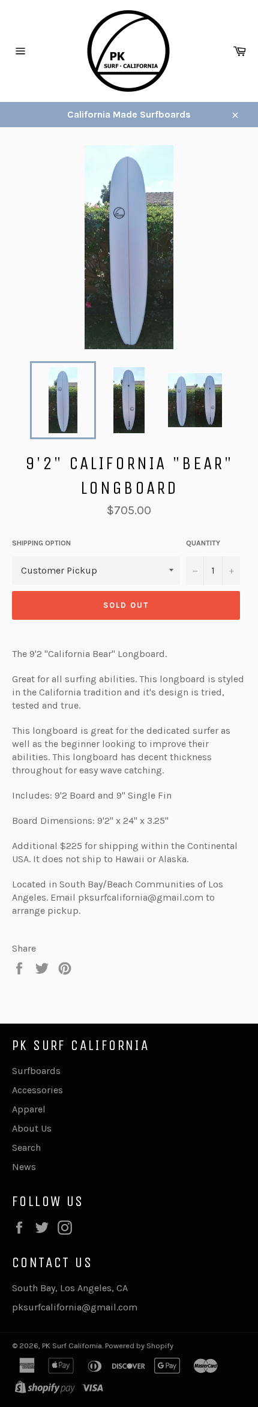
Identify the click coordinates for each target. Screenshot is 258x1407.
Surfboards (36, 1070)
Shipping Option (41, 543)
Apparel (29, 1109)
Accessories (37, 1090)
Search (26, 1147)
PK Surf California (72, 1345)
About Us (32, 1128)
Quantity (203, 543)
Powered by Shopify (139, 1345)
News (24, 1166)
